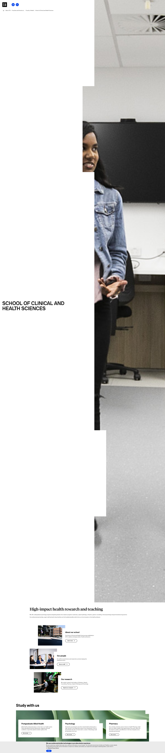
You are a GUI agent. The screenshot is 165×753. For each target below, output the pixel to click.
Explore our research (69, 688)
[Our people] (43, 659)
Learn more (71, 641)
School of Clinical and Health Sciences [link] (44, 10)
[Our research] (47, 682)
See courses (26, 733)
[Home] (3, 10)
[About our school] (51, 635)
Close (49, 750)
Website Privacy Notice (53, 748)
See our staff (63, 664)
